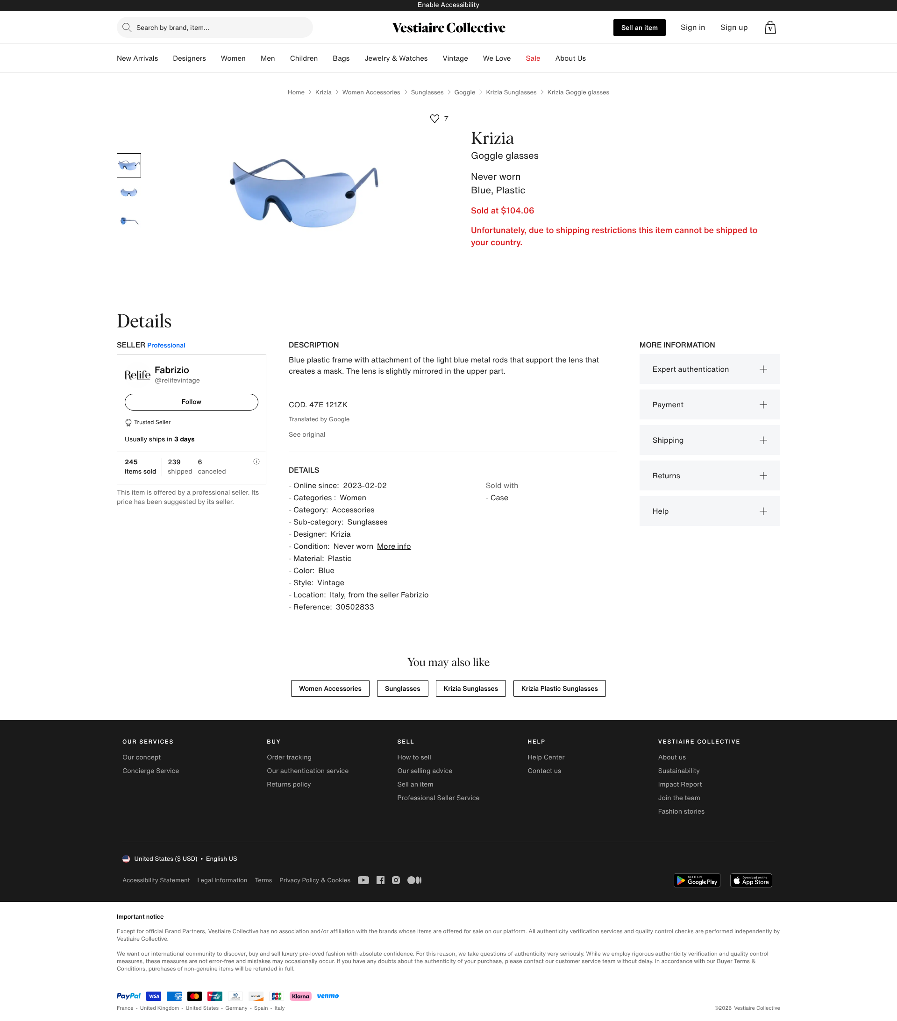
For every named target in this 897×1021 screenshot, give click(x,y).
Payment (668, 404)
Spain (261, 1008)
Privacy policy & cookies (314, 880)
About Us (570, 58)
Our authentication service (308, 771)
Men (268, 58)
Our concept (141, 757)
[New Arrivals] (165, 58)
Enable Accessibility (448, 5)
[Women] (253, 58)
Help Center (546, 757)
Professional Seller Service (438, 798)
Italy (280, 1008)
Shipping (668, 440)
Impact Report (680, 784)
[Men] (282, 58)
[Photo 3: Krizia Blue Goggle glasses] (129, 221)
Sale (533, 58)
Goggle (465, 92)
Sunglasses (427, 92)
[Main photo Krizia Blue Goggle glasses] (129, 165)
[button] (770, 27)
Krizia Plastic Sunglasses (559, 689)
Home (296, 92)
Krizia (323, 92)
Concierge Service (150, 771)
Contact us (545, 771)
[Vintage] (475, 58)
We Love (497, 58)
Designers (189, 58)
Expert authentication (691, 369)
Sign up (734, 27)
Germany (236, 1008)
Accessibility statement (156, 880)
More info (394, 546)
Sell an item (639, 27)
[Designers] (213, 58)
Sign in (693, 27)
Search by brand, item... (172, 27)
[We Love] (518, 58)
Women (233, 58)
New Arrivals (137, 58)
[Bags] (357, 58)
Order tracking (289, 757)
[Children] (325, 58)
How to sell (414, 757)
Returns (666, 475)
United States (202, 1008)
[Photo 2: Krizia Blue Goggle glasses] (129, 193)
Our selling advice (424, 771)
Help (661, 511)
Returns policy (289, 784)
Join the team (679, 798)
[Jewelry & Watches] (435, 58)
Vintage (455, 58)
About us (672, 757)
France (125, 1008)
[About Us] (593, 58)
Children (304, 58)
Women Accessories (371, 92)
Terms (263, 880)
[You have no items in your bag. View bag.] (770, 27)
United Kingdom (159, 1008)
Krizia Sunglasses (511, 92)
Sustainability (679, 771)
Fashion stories (681, 811)
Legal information (222, 880)
